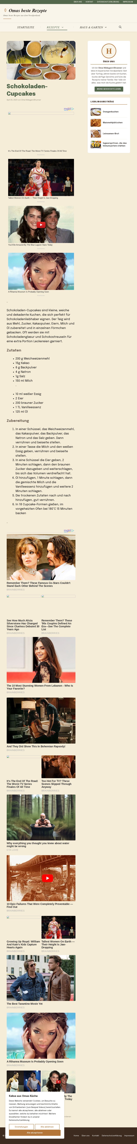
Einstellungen (21, 1127)
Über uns (78, 2)
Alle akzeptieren (35, 1133)
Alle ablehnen (47, 1127)
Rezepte (53, 27)
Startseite (25, 27)
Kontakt (89, 2)
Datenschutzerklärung (108, 2)
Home (76, 1136)
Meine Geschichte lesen (109, 89)
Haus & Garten (91, 27)
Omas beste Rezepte (28, 10)
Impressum (128, 2)
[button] (120, 27)
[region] (34, 1115)
